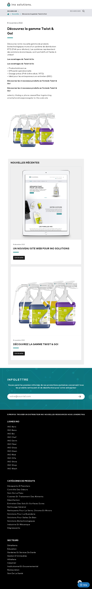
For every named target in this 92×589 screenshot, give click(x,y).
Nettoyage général (16, 507)
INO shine (12, 462)
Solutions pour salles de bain (21, 517)
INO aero (11, 427)
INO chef (11, 437)
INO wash (12, 469)
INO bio (11, 434)
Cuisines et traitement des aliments (25, 497)
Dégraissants (13, 528)
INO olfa (11, 458)
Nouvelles (15, 14)
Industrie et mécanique (18, 524)
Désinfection (13, 500)
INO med (11, 455)
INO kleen (12, 451)
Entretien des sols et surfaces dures (25, 504)
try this (15, 95)
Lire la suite (19, 257)
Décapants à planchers (18, 486)
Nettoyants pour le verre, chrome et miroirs (29, 510)
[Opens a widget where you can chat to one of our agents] (83, 585)
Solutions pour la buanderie (21, 514)
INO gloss (12, 448)
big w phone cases (26, 95)
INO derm (12, 441)
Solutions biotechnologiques (21, 521)
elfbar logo (40, 95)
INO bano (12, 430)
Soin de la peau (15, 493)
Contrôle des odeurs (17, 490)
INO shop (12, 465)
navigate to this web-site (36, 98)
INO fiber (12, 444)
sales (9, 95)
